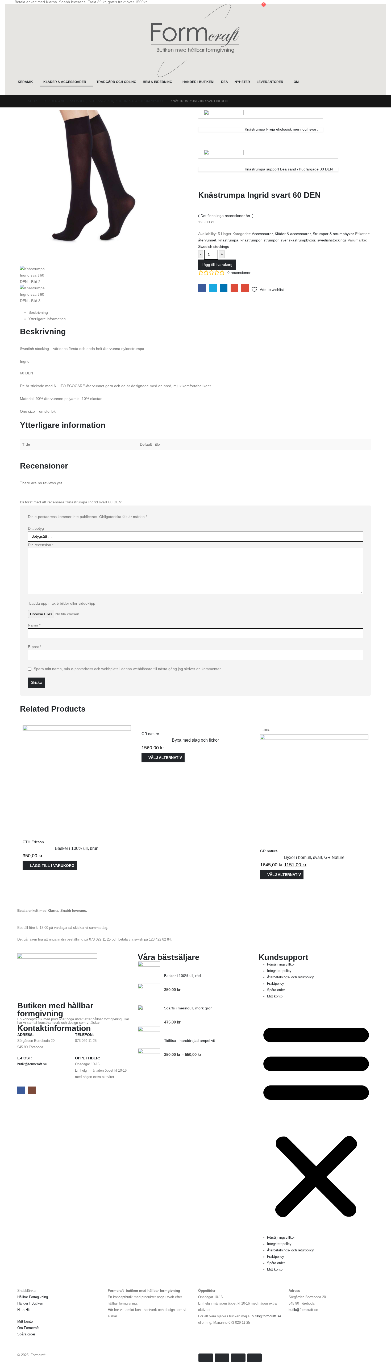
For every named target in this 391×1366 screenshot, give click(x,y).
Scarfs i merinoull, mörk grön (188, 1008)
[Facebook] (21, 1090)
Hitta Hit (23, 1310)
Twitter (213, 288)
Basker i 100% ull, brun (76, 848)
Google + (234, 288)
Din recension (40, 545)
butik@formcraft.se (32, 1064)
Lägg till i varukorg (217, 264)
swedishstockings (332, 240)
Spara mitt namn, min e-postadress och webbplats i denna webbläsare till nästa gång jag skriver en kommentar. (128, 669)
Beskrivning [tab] (38, 312)
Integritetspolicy (279, 971)
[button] (19, 7)
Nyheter (242, 82)
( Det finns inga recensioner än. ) (225, 216)
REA (224, 82)
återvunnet (207, 240)
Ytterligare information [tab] (47, 319)
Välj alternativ (165, 757)
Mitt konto (274, 996)
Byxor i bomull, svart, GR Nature (314, 857)
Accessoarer (262, 234)
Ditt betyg (36, 528)
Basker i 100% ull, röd (182, 976)
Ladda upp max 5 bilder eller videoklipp (62, 603)
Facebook (202, 288)
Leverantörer (270, 82)
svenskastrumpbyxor (298, 240)
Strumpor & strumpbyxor (333, 234)
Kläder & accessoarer (64, 82)
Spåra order (276, 990)
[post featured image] (77, 779)
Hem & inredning (157, 82)
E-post (34, 647)
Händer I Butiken (30, 1303)
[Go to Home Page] (18, 101)
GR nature (150, 734)
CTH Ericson (33, 842)
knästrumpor (250, 240)
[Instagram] (32, 1090)
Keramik (25, 82)
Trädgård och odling (116, 82)
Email (245, 288)
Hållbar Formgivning (32, 1297)
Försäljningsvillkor (281, 964)
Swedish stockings (213, 246)
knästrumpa (228, 240)
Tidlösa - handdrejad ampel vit (189, 1040)
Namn (34, 625)
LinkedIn (223, 288)
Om (296, 82)
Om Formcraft (28, 1328)
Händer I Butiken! (198, 82)
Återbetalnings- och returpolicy (290, 977)
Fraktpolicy (275, 983)
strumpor (271, 240)
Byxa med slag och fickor (195, 740)
